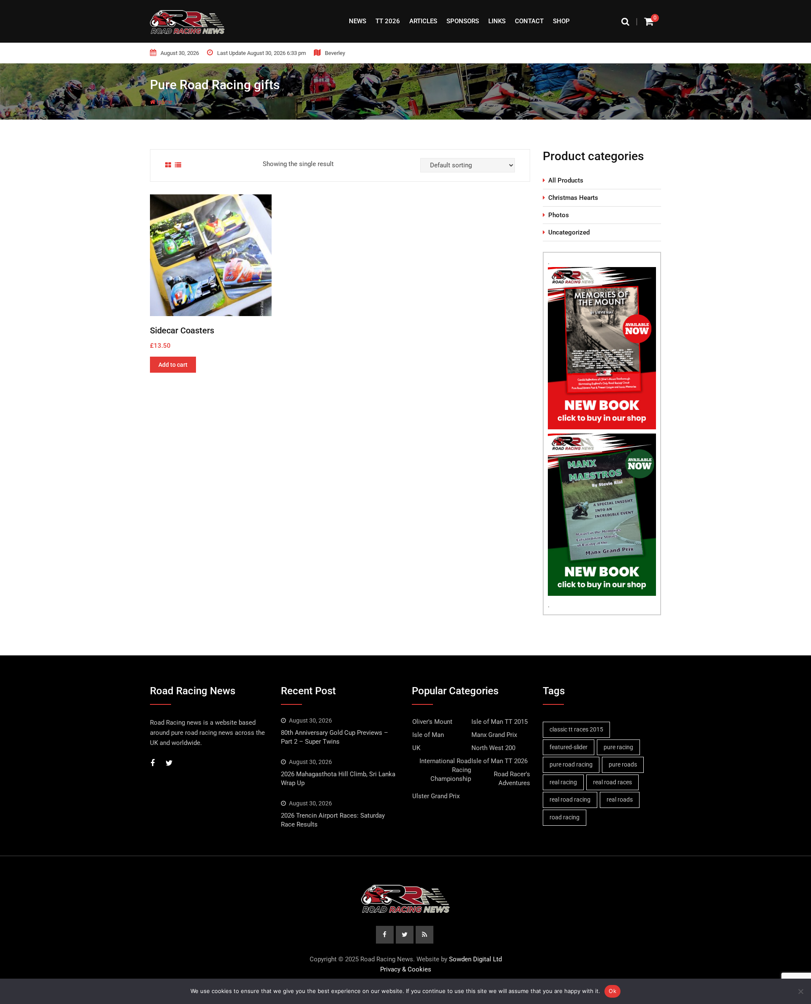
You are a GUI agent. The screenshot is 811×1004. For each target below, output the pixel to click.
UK (416, 748)
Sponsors (462, 21)
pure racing (618, 747)
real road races (612, 782)
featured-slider (569, 747)
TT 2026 (388, 21)
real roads (620, 799)
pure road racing (571, 764)
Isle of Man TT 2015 (499, 722)
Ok (612, 991)
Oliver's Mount (432, 722)
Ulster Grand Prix (436, 796)
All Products (565, 180)
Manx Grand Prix (494, 735)
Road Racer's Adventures (512, 778)
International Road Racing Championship (445, 770)
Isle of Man (428, 735)
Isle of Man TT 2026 (499, 761)
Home (163, 101)
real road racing (570, 799)
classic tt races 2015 (576, 729)
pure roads (623, 764)
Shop (561, 21)
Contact (529, 21)
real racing (563, 782)
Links (497, 21)
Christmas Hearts (573, 198)
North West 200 (493, 748)
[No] (800, 991)
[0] (648, 21)
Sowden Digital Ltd (475, 959)
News (357, 21)
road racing (565, 817)
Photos (558, 215)
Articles (423, 21)
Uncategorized (569, 232)
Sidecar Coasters (182, 330)
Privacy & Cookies (405, 969)
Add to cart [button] (173, 364)
